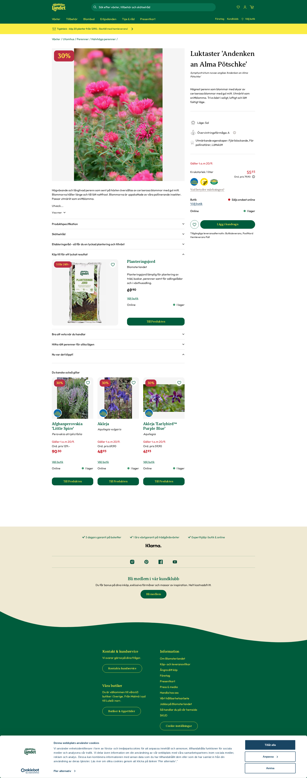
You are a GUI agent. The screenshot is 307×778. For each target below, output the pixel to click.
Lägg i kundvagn (227, 224)
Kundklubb (232, 18)
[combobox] (156, 7)
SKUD (163, 715)
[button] (118, 224)
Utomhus (68, 39)
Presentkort (167, 681)
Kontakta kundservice (122, 668)
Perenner (83, 39)
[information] (253, 176)
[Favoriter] (238, 7)
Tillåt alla (270, 744)
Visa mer (57, 212)
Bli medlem (153, 594)
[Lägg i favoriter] (194, 224)
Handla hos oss (169, 692)
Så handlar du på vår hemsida (178, 709)
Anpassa (268, 756)
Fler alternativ (62, 770)
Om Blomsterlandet (172, 658)
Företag (219, 18)
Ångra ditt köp (168, 670)
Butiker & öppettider (121, 711)
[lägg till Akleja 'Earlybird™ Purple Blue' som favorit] (179, 382)
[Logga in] (245, 7)
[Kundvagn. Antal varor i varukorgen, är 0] (251, 7)
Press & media (169, 687)
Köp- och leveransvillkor (175, 664)
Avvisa (270, 768)
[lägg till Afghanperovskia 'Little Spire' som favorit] (88, 382)
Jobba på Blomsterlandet (176, 704)
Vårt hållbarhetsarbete (174, 698)
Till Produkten (78, 482)
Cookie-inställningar (179, 726)
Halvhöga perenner (103, 39)
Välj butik (250, 18)
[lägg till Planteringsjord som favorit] (113, 264)
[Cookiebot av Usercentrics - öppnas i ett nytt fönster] (30, 771)
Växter (56, 39)
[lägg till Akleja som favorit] (133, 382)
